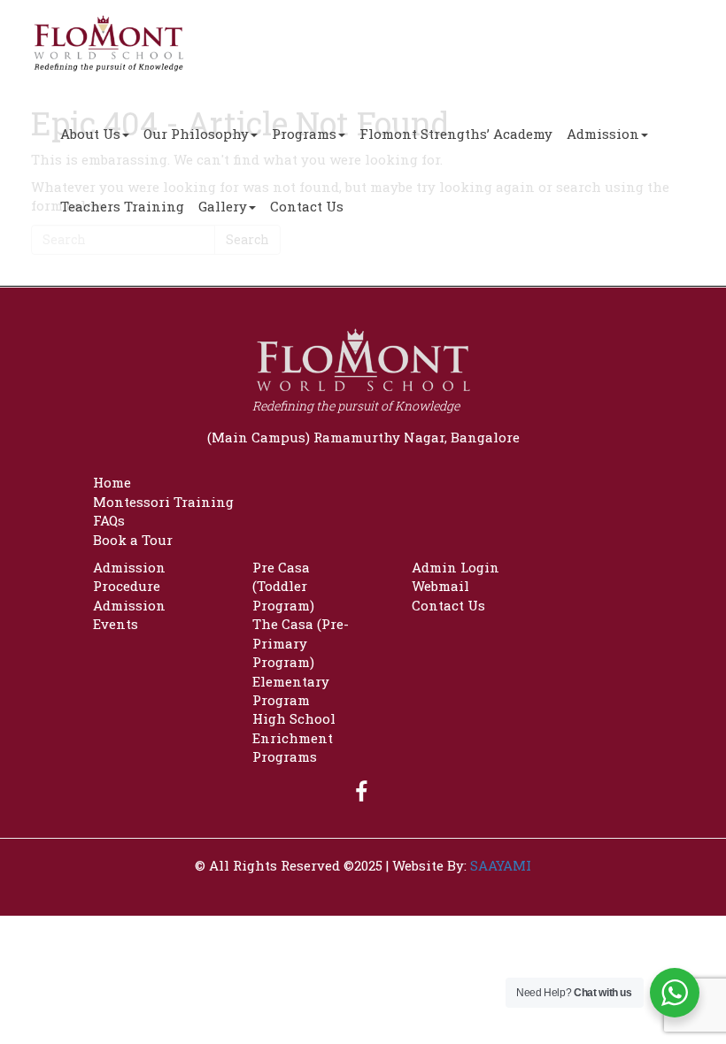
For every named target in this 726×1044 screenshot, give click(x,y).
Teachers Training (122, 206)
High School (294, 718)
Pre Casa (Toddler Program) (283, 586)
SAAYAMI (500, 865)
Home (112, 482)
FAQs (109, 520)
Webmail (440, 586)
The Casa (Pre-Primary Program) (300, 643)
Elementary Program (290, 690)
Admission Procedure (129, 576)
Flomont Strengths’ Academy (455, 133)
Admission (603, 133)
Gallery (222, 206)
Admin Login (455, 567)
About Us (90, 133)
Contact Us (307, 206)
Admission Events (129, 614)
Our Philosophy (196, 133)
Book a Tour (133, 540)
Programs (304, 133)
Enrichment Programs (292, 747)
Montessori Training (163, 501)
